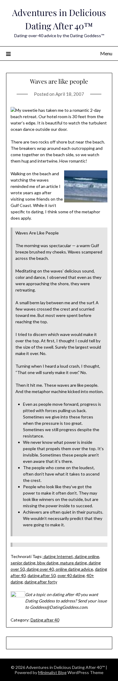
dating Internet (58, 556)
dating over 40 (40, 569)
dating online (86, 556)
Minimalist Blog (52, 672)
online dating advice (74, 569)
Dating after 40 (45, 619)
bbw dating (47, 562)
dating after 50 (42, 575)
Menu (106, 53)
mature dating (73, 562)
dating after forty (41, 581)
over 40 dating (71, 575)
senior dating (23, 562)
